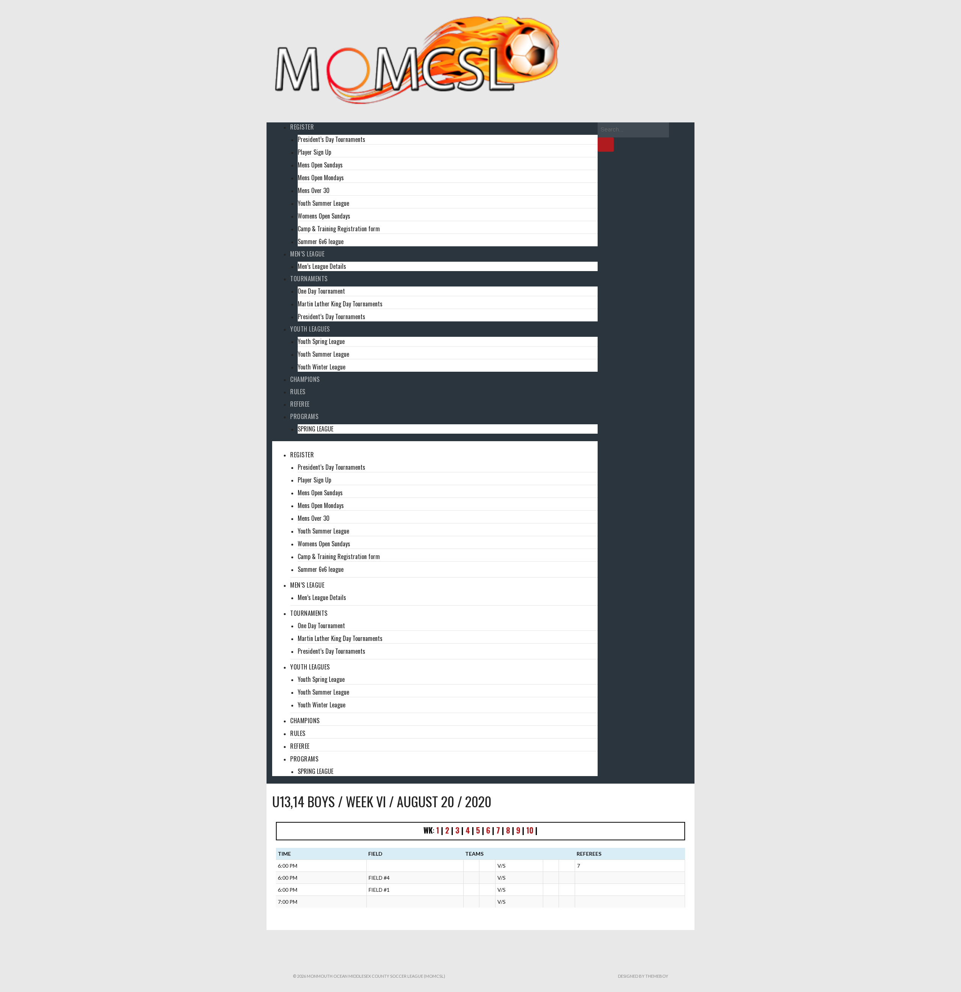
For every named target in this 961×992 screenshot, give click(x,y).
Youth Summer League (323, 203)
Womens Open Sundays (324, 215)
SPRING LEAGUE (315, 428)
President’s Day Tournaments (331, 139)
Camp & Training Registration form (339, 228)
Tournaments (309, 278)
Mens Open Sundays (320, 164)
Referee (300, 404)
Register (302, 126)
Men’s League (307, 253)
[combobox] (633, 129)
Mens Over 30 (314, 190)
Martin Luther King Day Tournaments (340, 303)
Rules (298, 391)
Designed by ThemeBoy (643, 976)
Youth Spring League (321, 341)
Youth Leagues (310, 328)
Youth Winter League (321, 366)
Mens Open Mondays (321, 177)
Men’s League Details (322, 266)
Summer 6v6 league (320, 241)
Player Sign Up (314, 152)
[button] (435, 445)
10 (529, 830)
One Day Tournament (321, 290)
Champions (305, 379)
